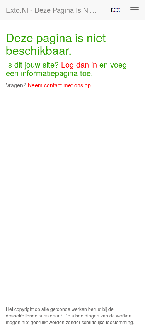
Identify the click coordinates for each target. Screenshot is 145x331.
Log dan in (79, 64)
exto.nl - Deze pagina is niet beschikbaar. (55, 10)
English (115, 10)
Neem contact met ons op (59, 85)
